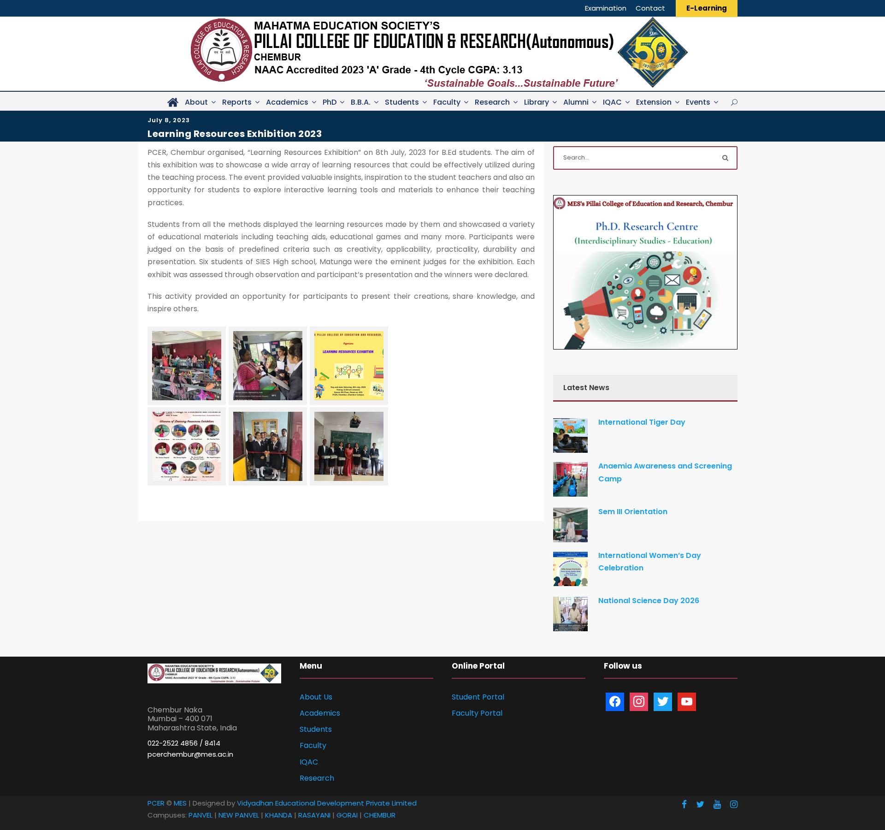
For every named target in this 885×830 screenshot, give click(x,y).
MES (180, 803)
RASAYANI (314, 815)
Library (536, 102)
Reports (237, 102)
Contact (650, 8)
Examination (605, 8)
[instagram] (734, 804)
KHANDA (278, 815)
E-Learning (706, 8)
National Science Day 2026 (648, 600)
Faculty (446, 102)
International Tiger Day (641, 422)
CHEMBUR (379, 815)
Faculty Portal (477, 713)
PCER (156, 803)
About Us (316, 697)
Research (492, 102)
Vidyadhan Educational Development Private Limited (327, 803)
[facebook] (684, 804)
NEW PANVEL (238, 815)
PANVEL (200, 815)
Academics (287, 102)
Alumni (576, 102)
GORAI (347, 815)
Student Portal (478, 697)
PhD (329, 102)
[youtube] (717, 804)
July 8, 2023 (169, 120)
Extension (654, 102)
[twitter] (700, 804)
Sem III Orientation (632, 511)
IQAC (612, 102)
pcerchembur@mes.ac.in (190, 754)
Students (402, 102)
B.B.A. (361, 102)
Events (698, 102)
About (196, 102)
